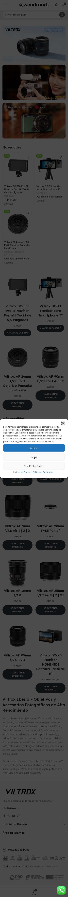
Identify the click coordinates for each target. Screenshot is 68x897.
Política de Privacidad (43, 472)
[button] (63, 423)
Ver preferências (34, 466)
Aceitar (34, 448)
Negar (34, 457)
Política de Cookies (22, 472)
